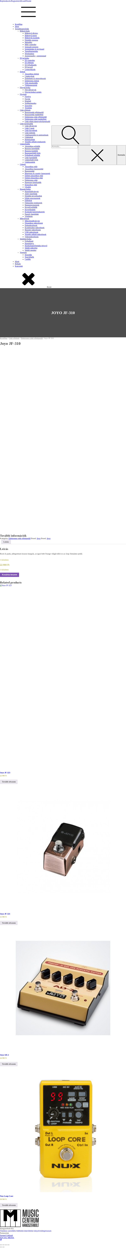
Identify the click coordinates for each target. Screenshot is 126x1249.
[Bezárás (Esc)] (8, 1244)
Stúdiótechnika (25, 239)
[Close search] (97, 155)
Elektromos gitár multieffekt (35, 119)
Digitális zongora (31, 40)
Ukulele (28, 187)
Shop (17, 26)
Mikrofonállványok (32, 221)
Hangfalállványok (32, 191)
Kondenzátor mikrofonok (34, 228)
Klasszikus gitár (31, 185)
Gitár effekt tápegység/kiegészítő (37, 121)
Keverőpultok (30, 210)
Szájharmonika (30, 103)
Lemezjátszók (30, 69)
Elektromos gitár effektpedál (36, 117)
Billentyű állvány (31, 33)
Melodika (28, 42)
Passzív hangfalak (32, 214)
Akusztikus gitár (31, 167)
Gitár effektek (25, 110)
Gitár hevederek (31, 130)
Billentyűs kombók (32, 38)
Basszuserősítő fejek (32, 153)
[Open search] (70, 135)
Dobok (22, 72)
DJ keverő (29, 67)
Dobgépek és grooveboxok (35, 78)
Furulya (28, 96)
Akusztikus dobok (32, 74)
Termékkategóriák (22, 29)
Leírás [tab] (6, 542)
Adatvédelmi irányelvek (32, 1231)
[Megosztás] (6, 1244)
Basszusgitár (29, 171)
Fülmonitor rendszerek (33, 203)
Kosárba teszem (9, 575)
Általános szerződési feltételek (11, 1231)
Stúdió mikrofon (31, 248)
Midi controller (30, 45)
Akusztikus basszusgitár (34, 169)
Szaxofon (28, 106)
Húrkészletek (30, 139)
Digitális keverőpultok (33, 196)
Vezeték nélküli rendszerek (35, 142)
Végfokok (29, 216)
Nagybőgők (29, 257)
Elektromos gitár (31, 180)
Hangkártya (29, 243)
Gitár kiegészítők (26, 124)
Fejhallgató (29, 241)
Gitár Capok (29, 128)
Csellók (28, 259)
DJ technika (24, 58)
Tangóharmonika (31, 51)
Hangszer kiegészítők (33, 182)
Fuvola (27, 99)
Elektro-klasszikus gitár (34, 178)
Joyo (38, 538)
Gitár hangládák (31, 158)
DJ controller (30, 60)
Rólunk (18, 264)
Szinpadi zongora (31, 47)
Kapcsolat (19, 266)
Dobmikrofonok (31, 225)
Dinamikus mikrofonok (34, 223)
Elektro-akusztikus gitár (34, 176)
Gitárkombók (30, 162)
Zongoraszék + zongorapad (35, 56)
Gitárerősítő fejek (31, 160)
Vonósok (23, 252)
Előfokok (28, 200)
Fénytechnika (25, 88)
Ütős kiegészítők (31, 83)
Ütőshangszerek (31, 85)
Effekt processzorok (32, 198)
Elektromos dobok (32, 81)
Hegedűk (28, 255)
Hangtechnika (25, 189)
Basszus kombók (31, 151)
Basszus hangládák (32, 148)
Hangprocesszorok (32, 205)
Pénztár (28, 1)
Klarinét (28, 101)
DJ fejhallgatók (31, 65)
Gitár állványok (31, 126)
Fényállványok (30, 90)
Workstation (29, 54)
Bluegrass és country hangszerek (37, 173)
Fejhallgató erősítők (32, 155)
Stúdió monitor (30, 250)
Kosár (23, 1)
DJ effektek (29, 63)
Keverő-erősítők (31, 207)
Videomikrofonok (32, 237)
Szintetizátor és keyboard (34, 49)
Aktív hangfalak (31, 194)
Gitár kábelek (30, 133)
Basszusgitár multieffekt (34, 115)
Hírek (17, 262)
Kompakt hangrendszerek (35, 212)
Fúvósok (23, 94)
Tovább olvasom (9, 782)
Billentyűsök (25, 31)
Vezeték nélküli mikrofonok (35, 234)
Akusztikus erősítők (32, 146)
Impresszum (46, 1231)
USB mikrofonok (31, 232)
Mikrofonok (24, 219)
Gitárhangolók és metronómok (36, 135)
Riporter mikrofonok (33, 230)
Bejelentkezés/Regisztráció (10, 1)
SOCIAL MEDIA (7, 1238)
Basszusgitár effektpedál (34, 112)
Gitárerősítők (25, 144)
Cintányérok (29, 76)
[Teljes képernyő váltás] (3, 1244)
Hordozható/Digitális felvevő (36, 246)
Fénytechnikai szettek (33, 92)
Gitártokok (29, 137)
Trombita (28, 108)
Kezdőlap (18, 24)
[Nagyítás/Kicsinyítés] (1, 1244)
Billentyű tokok (31, 36)
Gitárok (23, 164)
